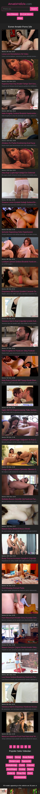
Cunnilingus (12, 769)
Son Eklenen (13, 14)
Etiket (20, 18)
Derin (30, 773)
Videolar (30, 765)
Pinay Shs (21, 773)
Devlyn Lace (14, 761)
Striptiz (10, 757)
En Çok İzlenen (26, 14)
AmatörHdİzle (20, 3)
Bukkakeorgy (11, 765)
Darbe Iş (11, 773)
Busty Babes (28, 757)
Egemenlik (26, 761)
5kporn (30, 769)
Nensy (17, 757)
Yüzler (21, 765)
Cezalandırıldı (20, 777)
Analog (22, 769)
